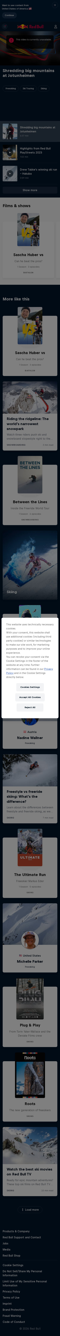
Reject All (30, 707)
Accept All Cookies (30, 697)
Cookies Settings (30, 687)
